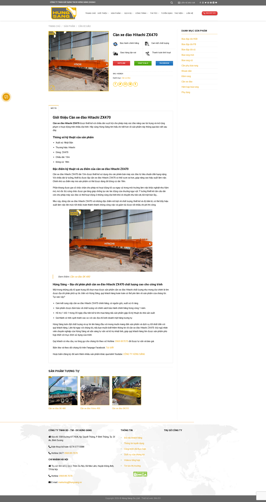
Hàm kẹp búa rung (190, 87)
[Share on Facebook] (115, 84)
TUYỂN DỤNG (166, 13)
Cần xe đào (84, 26)
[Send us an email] (208, 3)
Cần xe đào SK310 (120, 408)
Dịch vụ (128, 13)
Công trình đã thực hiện (135, 449)
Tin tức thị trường (132, 466)
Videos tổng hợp (132, 460)
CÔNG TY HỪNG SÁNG (134, 354)
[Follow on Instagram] (203, 3)
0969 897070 (121, 341)
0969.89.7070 (71, 453)
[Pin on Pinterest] (130, 84)
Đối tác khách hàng (133, 437)
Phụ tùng (185, 92)
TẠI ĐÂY (110, 347)
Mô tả (54, 108)
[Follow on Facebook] (200, 3)
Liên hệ (189, 13)
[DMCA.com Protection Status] (140, 474)
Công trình (140, 13)
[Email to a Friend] (125, 84)
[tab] (53, 108)
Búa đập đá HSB (189, 39)
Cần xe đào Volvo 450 (90, 408)
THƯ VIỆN (178, 13)
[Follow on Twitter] (205, 3)
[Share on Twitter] (120, 84)
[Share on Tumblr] (135, 84)
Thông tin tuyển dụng (134, 443)
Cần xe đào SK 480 (80, 276)
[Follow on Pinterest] (211, 3)
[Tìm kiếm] (172, 3)
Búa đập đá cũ (188, 49)
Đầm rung (186, 76)
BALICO (157, 498)
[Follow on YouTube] (216, 3)
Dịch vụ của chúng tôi (134, 454)
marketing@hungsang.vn (70, 482)
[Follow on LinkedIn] (213, 3)
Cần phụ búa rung (189, 65)
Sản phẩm (116, 13)
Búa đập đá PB (188, 44)
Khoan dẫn (186, 71)
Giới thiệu (102, 13)
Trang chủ (90, 13)
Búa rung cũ (187, 60)
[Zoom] (52, 88)
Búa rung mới (187, 55)
